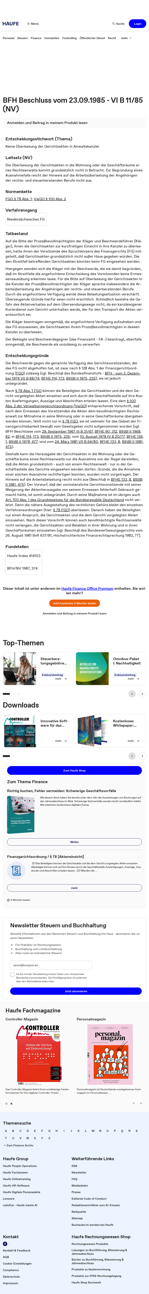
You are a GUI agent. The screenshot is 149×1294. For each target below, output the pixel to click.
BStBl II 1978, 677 (23, 441)
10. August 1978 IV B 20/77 (102, 436)
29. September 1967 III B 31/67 (67, 431)
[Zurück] (132, 694)
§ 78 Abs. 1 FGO (28, 390)
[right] (141, 1103)
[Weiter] (142, 694)
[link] (8, 38)
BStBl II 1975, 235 (81, 378)
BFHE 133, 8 (110, 441)
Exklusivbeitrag (52, 675)
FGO (20, 373)
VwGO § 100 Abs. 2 (50, 198)
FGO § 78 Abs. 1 (18, 198)
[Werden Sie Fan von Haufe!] (5, 1244)
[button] (137, 23)
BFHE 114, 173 (52, 378)
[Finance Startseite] (12, 23)
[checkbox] (12, 974)
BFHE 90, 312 (106, 431)
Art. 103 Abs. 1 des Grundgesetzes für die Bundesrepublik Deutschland (64, 499)
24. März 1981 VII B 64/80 (76, 441)
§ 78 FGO (70, 421)
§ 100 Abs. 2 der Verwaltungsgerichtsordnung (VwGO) (70, 403)
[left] (134, 1103)
